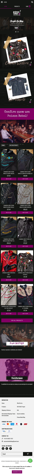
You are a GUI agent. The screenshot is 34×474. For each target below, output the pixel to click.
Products (4, 407)
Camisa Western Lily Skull (25, 240)
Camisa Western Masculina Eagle (8, 206)
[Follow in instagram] (3, 448)
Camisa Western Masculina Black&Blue (25, 172)
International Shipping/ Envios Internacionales (8, 414)
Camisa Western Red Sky (8, 273)
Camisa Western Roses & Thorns (25, 307)
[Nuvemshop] (17, 459)
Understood (17, 472)
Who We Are (19, 403)
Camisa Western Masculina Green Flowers (8, 172)
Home (3, 403)
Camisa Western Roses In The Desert (8, 307)
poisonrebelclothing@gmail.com (11, 441)
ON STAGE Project (14, 145)
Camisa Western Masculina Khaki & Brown (25, 206)
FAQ (18, 410)
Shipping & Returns (6, 410)
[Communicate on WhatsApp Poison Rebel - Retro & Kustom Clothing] (30, 461)
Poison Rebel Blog (21, 417)
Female (3, 145)
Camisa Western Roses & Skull (25, 273)
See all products (17, 320)
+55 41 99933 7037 (8, 438)
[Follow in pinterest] (10, 448)
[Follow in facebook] (6, 448)
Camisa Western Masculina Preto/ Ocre (8, 240)
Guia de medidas (21, 414)
